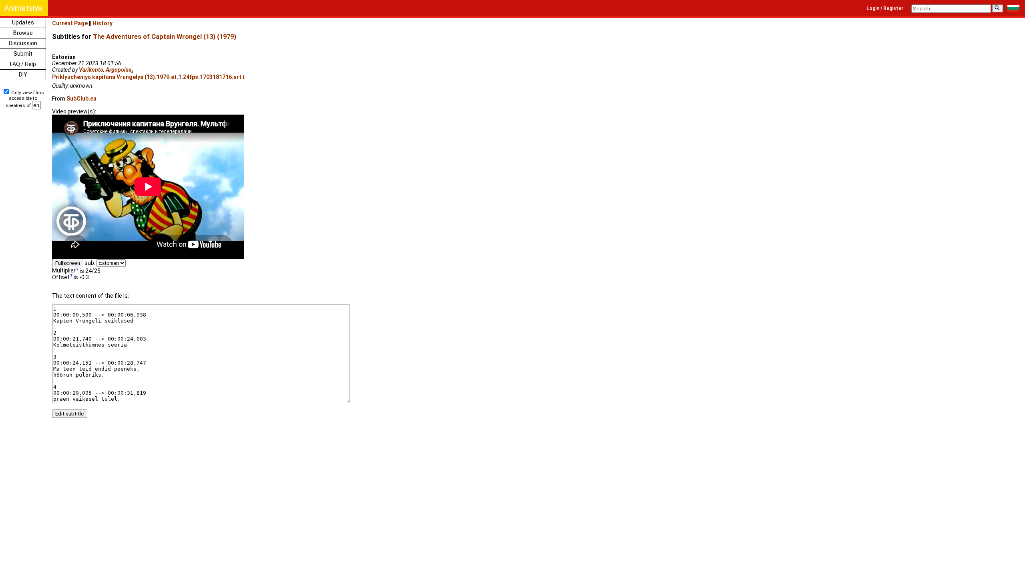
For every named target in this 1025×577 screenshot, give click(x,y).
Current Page (70, 23)
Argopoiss (118, 70)
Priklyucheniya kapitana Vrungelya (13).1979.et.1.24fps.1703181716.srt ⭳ (148, 77)
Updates (23, 22)
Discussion (23, 43)
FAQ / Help (23, 64)
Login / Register (884, 8)
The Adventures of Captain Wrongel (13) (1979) (164, 36)
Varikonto (91, 70)
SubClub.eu (81, 98)
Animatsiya (23, 8)
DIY (23, 74)
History (102, 23)
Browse (23, 33)
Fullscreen (67, 263)
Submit (23, 53)
